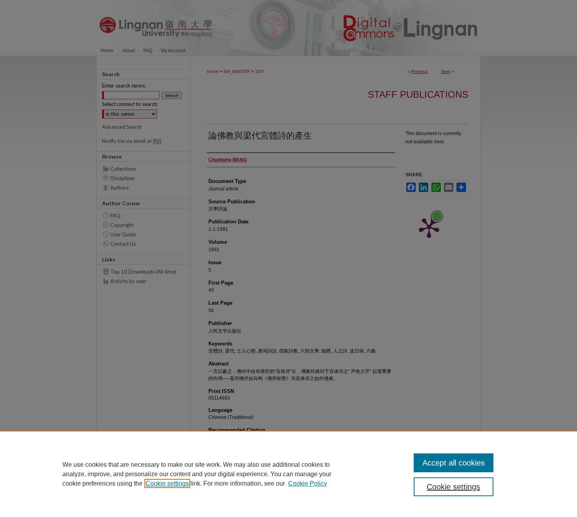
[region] (288, 474)
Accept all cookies (453, 463)
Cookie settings (167, 483)
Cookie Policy (307, 483)
